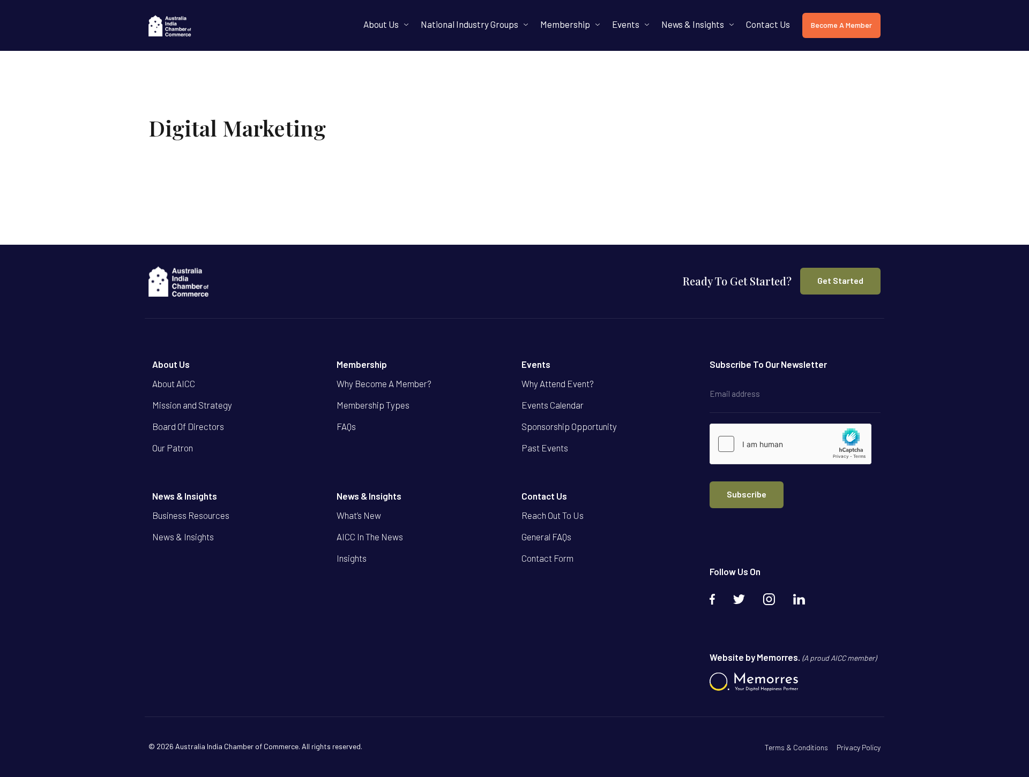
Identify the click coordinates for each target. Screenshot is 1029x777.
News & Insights (692, 24)
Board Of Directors (188, 426)
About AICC (173, 383)
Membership (565, 24)
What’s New (359, 515)
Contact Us (768, 24)
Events (625, 24)
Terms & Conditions (796, 747)
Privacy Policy (859, 747)
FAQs (346, 426)
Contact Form (547, 558)
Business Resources (190, 515)
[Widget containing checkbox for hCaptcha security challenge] (790, 444)
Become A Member (841, 24)
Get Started (840, 280)
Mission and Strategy (192, 404)
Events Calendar (552, 404)
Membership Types (373, 404)
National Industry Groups (469, 24)
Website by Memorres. (793, 657)
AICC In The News (370, 536)
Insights (352, 558)
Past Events (544, 447)
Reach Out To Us (552, 515)
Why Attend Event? (557, 383)
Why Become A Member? (384, 383)
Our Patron (172, 447)
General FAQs (546, 536)
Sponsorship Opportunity (569, 426)
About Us (381, 24)
